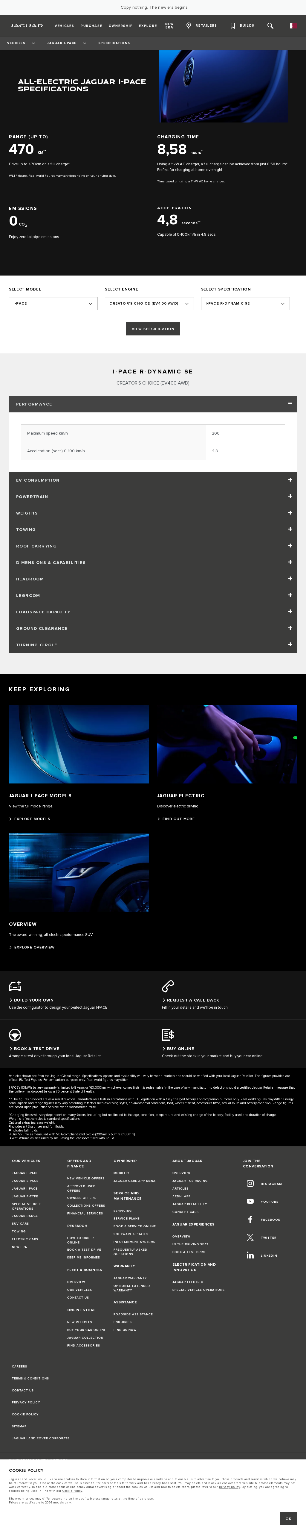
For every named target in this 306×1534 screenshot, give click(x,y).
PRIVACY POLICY (26, 1402)
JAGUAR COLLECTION (85, 1338)
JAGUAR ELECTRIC (187, 1282)
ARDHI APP (181, 1196)
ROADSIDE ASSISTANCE (133, 1314)
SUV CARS (20, 1224)
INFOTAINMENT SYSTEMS (134, 1242)
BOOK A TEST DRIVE (84, 1250)
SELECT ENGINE (121, 289)
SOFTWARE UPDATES (131, 1234)
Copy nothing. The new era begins (154, 7)
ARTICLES (180, 1188)
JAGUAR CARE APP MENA (135, 1181)
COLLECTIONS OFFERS (86, 1206)
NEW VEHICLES (79, 1322)
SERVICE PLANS (127, 1218)
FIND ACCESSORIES (83, 1345)
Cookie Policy (72, 1491)
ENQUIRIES (123, 1322)
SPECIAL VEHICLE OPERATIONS (27, 1206)
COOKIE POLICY (25, 1414)
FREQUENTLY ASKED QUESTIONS (130, 1252)
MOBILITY (121, 1173)
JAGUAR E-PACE (25, 1181)
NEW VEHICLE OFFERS (86, 1178)
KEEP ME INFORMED (83, 1257)
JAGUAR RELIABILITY (189, 1204)
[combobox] (53, 303)
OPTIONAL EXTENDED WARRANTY (132, 1288)
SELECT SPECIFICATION (226, 289)
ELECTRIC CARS (25, 1239)
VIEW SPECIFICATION (153, 329)
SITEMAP (19, 1426)
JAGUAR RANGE (25, 1216)
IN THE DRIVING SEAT (190, 1244)
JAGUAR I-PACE (25, 1188)
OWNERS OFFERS (81, 1198)
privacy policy (229, 1487)
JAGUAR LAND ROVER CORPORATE (41, 1438)
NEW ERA (19, 1247)
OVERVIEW (76, 1282)
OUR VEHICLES (79, 1290)
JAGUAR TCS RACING (190, 1181)
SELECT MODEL (25, 289)
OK (288, 1519)
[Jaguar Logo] (26, 26)
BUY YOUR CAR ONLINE (86, 1330)
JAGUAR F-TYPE (25, 1196)
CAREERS (19, 1366)
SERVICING (123, 1211)
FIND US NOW (125, 1330)
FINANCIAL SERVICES (85, 1213)
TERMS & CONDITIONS (30, 1378)
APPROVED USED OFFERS (81, 1188)
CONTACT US (78, 1297)
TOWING (19, 1231)
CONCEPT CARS (185, 1212)
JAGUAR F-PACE (25, 1173)
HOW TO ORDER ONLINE (80, 1240)
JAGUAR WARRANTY (130, 1278)
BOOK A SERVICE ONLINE (135, 1226)
